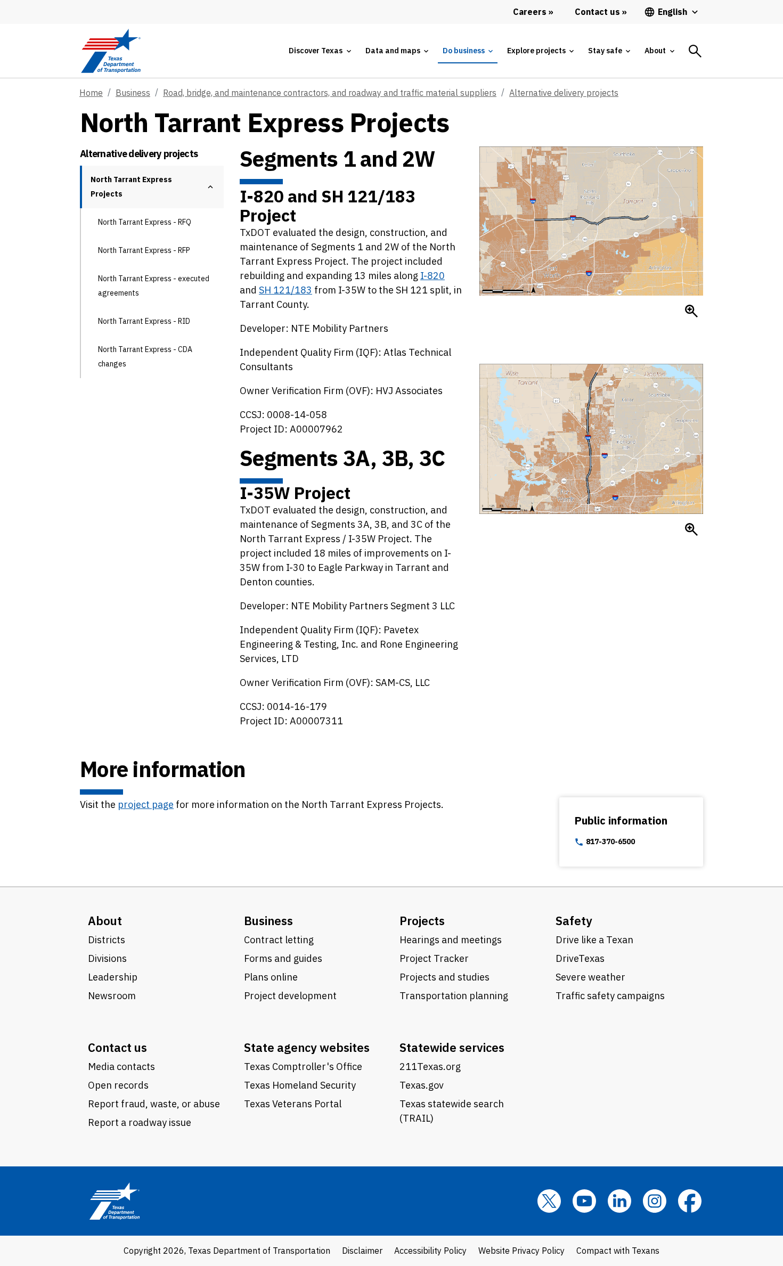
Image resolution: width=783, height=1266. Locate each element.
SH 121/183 (285, 290)
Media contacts (121, 1066)
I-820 (432, 275)
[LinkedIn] (619, 1201)
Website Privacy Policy (521, 1250)
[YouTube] (584, 1201)
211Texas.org (430, 1066)
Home (91, 92)
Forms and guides (283, 958)
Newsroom (112, 996)
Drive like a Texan (594, 940)
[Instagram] (654, 1201)
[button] (210, 187)
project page (146, 804)
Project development (290, 996)
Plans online (271, 977)
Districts (106, 940)
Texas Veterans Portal (292, 1104)
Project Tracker (434, 958)
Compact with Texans (617, 1250)
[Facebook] (690, 1201)
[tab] (319, 50)
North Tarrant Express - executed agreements (153, 286)
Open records (118, 1085)
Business (133, 92)
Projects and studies (444, 977)
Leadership (112, 977)
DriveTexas (580, 958)
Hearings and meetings (450, 940)
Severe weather (590, 977)
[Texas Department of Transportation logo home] (110, 51)
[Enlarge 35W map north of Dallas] (691, 529)
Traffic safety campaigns (610, 996)
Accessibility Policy (430, 1250)
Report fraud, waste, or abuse (154, 1104)
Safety (574, 920)
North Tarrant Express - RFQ (144, 222)
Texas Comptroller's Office (303, 1066)
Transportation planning (453, 996)
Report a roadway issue (139, 1122)
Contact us (117, 1047)
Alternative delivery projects (563, 92)
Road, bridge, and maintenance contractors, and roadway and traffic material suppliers (329, 92)
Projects (422, 920)
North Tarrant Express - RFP (144, 250)
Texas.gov (421, 1085)
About (105, 920)
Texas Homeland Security (300, 1085)
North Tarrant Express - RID (144, 321)
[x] (549, 1201)
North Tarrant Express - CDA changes (145, 357)
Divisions (107, 958)
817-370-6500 (610, 841)
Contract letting (279, 940)
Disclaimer (362, 1250)
